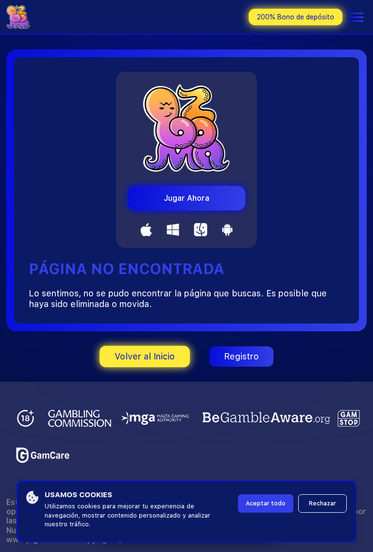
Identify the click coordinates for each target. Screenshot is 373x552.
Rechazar (322, 503)
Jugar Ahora (186, 198)
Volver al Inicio (145, 356)
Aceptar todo (266, 503)
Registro (241, 356)
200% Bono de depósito (295, 17)
